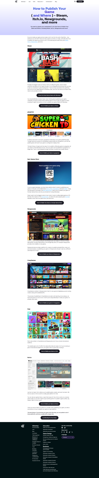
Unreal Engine (45, 197)
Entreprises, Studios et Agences (50, 437)
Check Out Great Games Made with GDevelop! (49, 95)
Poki (51, 189)
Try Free (80, 1)
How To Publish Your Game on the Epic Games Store (49, 202)
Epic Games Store (47, 190)
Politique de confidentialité (35, 456)
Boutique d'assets (36, 445)
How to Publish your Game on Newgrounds (49, 254)
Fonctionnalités (35, 427)
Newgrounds (34, 42)
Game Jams (45, 444)
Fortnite (67, 197)
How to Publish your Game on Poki (49, 351)
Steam (66, 40)
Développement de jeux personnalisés (48, 448)
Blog (56, 1)
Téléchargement (35, 435)
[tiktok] (69, 432)
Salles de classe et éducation (49, 427)
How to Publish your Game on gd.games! (49, 153)
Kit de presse (35, 458)
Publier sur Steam (47, 442)
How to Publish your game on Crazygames (49, 302)
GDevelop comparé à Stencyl (49, 462)
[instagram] (64, 432)
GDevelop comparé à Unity (49, 453)
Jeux (30, 1)
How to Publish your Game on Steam (49, 105)
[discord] (62, 427)
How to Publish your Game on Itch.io (49, 403)
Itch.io (29, 42)
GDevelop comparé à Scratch (49, 460)
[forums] (65, 427)
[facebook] (61, 432)
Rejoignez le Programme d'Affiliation (35, 438)
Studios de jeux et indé (48, 435)
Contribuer (34, 433)
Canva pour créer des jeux (48, 467)
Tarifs (34, 1)
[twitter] (72, 432)
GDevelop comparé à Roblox (49, 455)
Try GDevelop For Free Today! (49, 417)
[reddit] (66, 432)
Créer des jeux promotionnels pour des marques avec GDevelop (50, 470)
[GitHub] (75, 1)
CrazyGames (56, 189)
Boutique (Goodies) (34, 449)
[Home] (16, 1)
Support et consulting (48, 451)
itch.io (48, 189)
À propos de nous (36, 460)
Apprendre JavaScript (48, 429)
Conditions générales (34, 452)
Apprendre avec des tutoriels (49, 431)
